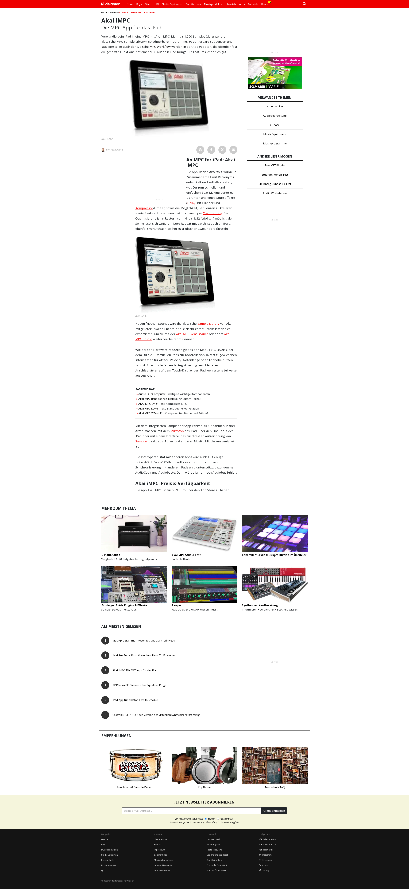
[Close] (264, 408)
